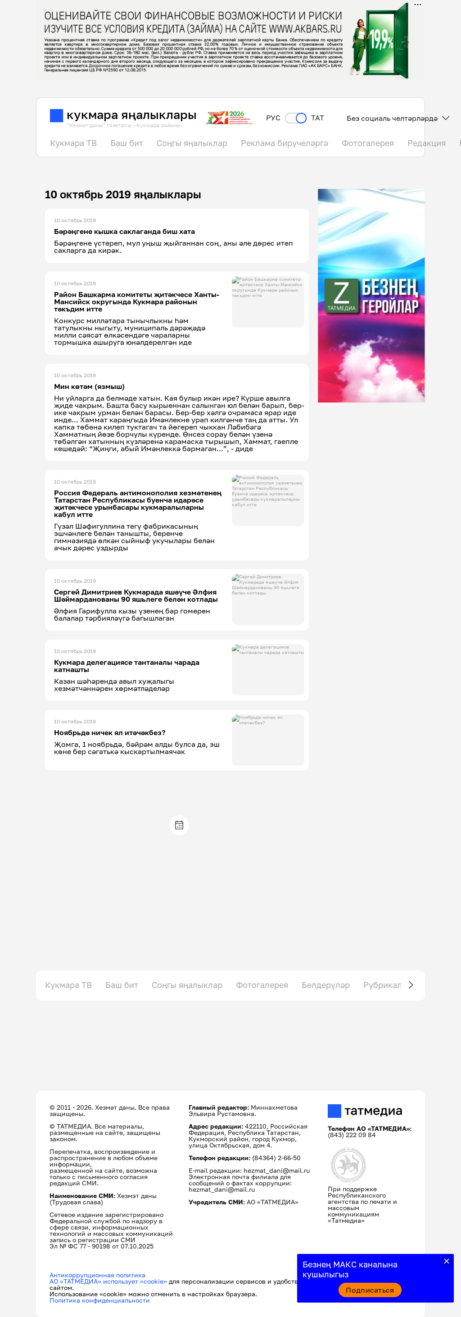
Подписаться (370, 1289)
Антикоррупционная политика (97, 1275)
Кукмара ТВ (73, 143)
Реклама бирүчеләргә (284, 143)
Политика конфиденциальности (100, 1300)
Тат (317, 118)
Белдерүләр (326, 985)
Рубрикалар (387, 985)
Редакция (426, 143)
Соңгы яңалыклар (192, 143)
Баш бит (126, 143)
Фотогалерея (368, 143)
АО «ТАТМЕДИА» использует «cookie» (108, 1281)
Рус (273, 118)
